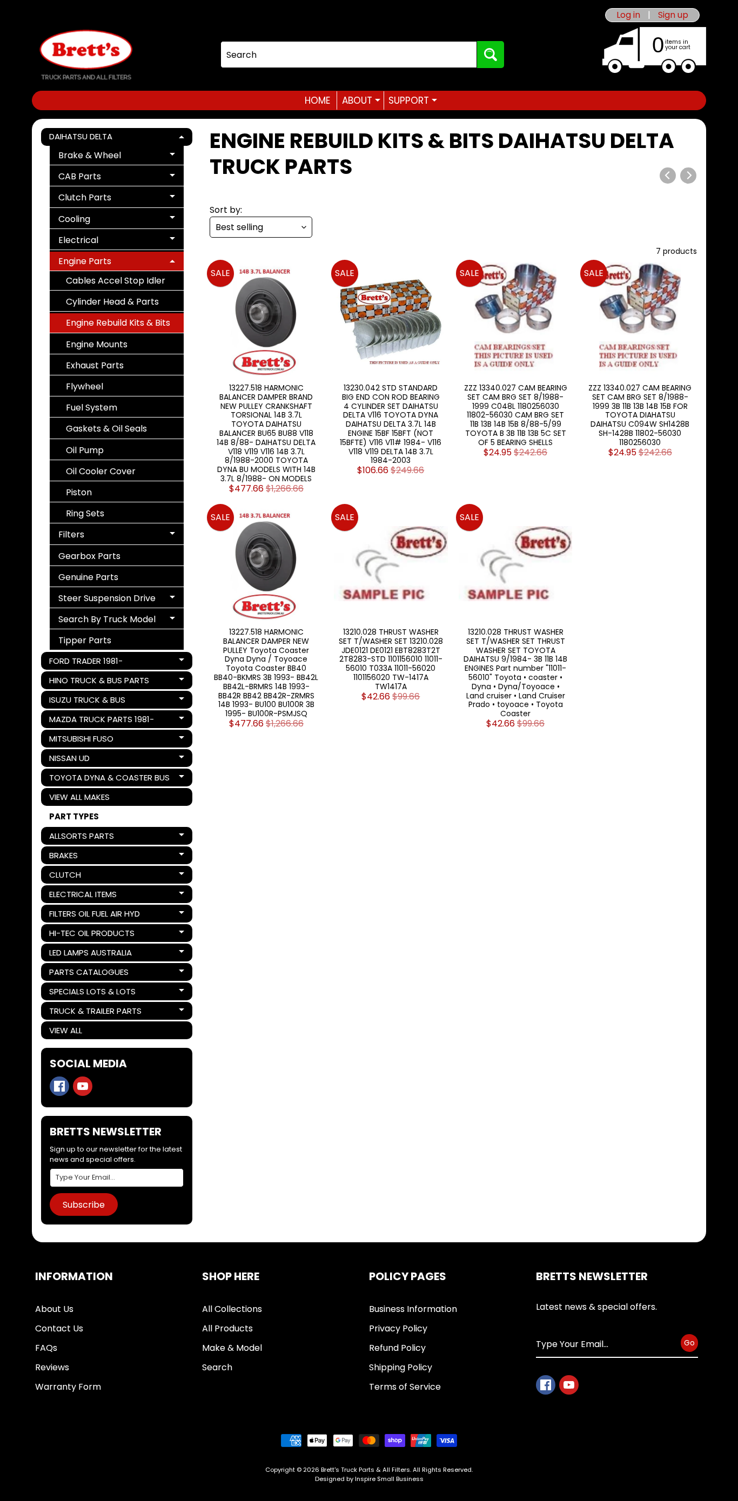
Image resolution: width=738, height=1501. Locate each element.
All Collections (232, 1309)
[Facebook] (59, 1086)
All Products (227, 1328)
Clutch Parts (98, 199)
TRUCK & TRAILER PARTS (95, 1012)
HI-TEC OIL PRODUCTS (92, 934)
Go (689, 1342)
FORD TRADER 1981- (86, 662)
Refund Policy (397, 1348)
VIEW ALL (65, 1030)
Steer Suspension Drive (107, 600)
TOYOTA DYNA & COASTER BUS (109, 779)
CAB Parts (98, 178)
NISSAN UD (86, 759)
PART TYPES (74, 816)
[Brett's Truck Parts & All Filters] (86, 54)
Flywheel (84, 386)
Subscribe (84, 1205)
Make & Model (232, 1348)
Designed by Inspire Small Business (369, 1479)
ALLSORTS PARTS (86, 837)
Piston (79, 492)
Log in (628, 15)
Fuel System (91, 407)
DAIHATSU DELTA (86, 138)
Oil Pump (85, 450)
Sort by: (226, 210)
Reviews (52, 1367)
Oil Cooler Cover (101, 471)
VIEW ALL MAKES (79, 797)
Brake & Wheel (98, 157)
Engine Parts (98, 263)
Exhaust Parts (95, 365)
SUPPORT (412, 100)
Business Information (413, 1309)
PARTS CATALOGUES (89, 973)
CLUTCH (86, 876)
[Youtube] (82, 1086)
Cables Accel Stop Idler (115, 280)
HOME (317, 100)
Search (217, 1367)
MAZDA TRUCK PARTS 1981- (101, 721)
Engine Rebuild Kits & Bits (118, 323)
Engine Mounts (97, 344)
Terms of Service (405, 1387)
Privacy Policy (398, 1328)
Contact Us (59, 1328)
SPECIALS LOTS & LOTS (92, 993)
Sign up (673, 15)
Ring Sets (85, 513)
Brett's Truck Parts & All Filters (365, 1469)
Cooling (98, 220)
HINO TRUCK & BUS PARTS (99, 682)
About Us (54, 1309)
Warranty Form (68, 1387)
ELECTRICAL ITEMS (86, 896)
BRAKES (86, 857)
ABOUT (361, 100)
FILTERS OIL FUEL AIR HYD (94, 915)
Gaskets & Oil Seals (106, 428)
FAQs (46, 1348)
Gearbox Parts (89, 556)
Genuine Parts (88, 577)
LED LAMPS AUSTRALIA (90, 954)
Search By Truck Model (107, 621)
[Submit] (490, 54)
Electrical (98, 242)
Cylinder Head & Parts (112, 301)
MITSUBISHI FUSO (86, 740)
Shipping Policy (400, 1367)
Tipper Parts (84, 640)
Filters (98, 536)
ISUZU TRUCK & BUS (87, 701)
